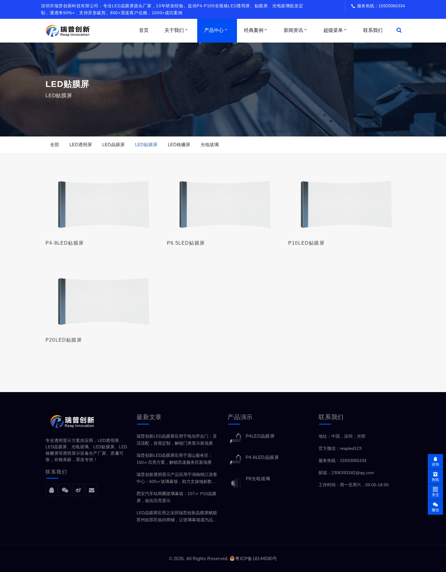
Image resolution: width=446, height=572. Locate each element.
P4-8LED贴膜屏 (65, 243)
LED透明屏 (80, 144)
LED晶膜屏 (113, 144)
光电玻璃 (210, 144)
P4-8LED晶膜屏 (262, 457)
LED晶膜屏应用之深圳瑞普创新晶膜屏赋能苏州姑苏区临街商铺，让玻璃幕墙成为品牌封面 (177, 516)
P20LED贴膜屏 (64, 340)
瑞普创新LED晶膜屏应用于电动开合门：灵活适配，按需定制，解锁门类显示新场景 (177, 440)
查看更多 (102, 199)
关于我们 (174, 30)
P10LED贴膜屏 (306, 243)
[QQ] (51, 490)
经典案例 (253, 30)
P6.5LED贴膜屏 (186, 243)
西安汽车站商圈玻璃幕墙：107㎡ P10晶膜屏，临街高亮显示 (176, 497)
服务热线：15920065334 (343, 460)
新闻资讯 (293, 30)
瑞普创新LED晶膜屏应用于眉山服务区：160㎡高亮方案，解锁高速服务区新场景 (175, 459)
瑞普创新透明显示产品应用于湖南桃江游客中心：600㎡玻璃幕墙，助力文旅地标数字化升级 (177, 478)
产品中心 (214, 30)
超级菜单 (333, 30)
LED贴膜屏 (146, 144)
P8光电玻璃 (258, 478)
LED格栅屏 (179, 144)
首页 (144, 30)
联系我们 (373, 30)
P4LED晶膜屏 (260, 436)
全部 (54, 144)
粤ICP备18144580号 (256, 558)
